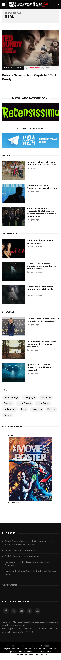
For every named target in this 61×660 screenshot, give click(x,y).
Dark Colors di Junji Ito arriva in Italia (20, 550)
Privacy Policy (41, 655)
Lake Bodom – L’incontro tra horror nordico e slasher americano (41, 344)
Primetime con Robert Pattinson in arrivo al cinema (42, 186)
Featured (8, 403)
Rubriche (7, 68)
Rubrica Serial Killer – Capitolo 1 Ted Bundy (29, 77)
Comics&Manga (11, 397)
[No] (57, 651)
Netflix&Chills (10, 409)
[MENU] (3, 4)
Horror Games (43, 403)
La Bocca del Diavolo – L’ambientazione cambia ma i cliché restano (42, 266)
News (23, 409)
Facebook (9, 585)
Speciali (19, 68)
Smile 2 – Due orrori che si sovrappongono (23, 556)
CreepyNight (29, 397)
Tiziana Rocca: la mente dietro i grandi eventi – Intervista (43, 319)
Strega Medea (34, 68)
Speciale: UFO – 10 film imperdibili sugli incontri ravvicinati (39, 367)
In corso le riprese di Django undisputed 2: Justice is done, (42, 163)
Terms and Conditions (23, 655)
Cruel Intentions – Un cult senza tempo (40, 241)
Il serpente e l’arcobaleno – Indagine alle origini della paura (41, 289)
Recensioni (37, 409)
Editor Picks (46, 397)
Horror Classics (24, 403)
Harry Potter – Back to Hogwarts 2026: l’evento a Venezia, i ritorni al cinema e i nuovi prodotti (42, 212)
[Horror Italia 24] (28, 8)
